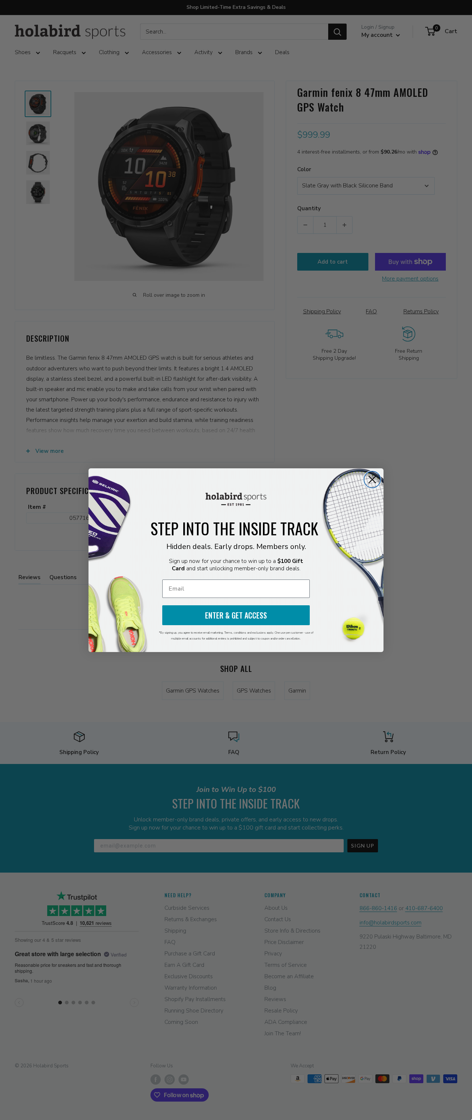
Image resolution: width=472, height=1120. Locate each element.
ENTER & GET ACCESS (236, 615)
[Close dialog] (372, 479)
